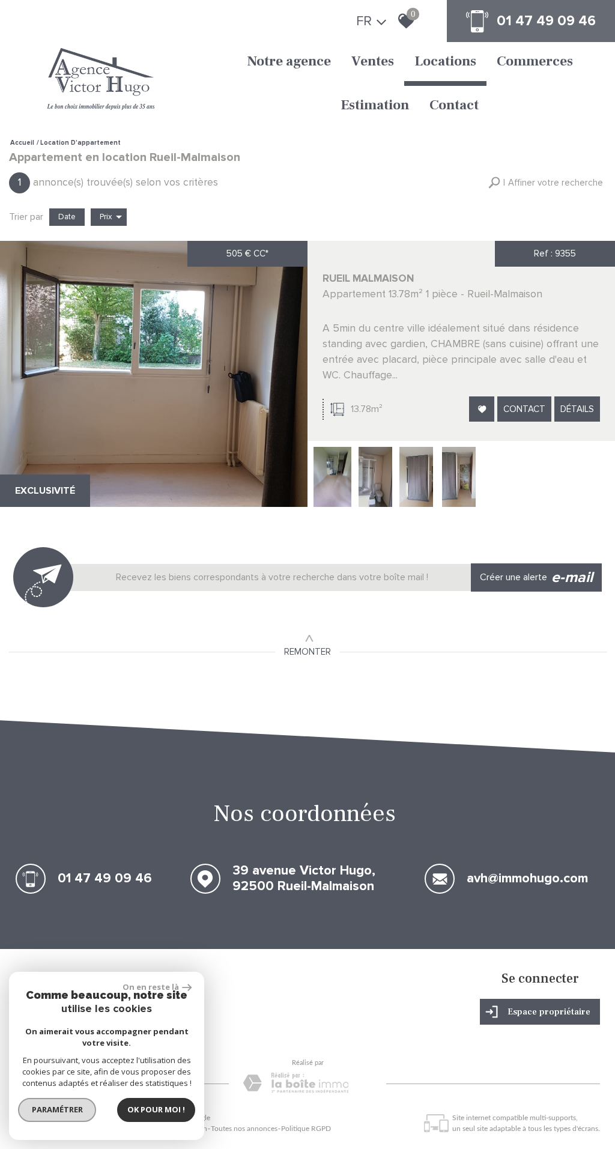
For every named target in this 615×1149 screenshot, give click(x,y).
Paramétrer (57, 1109)
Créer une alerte (536, 577)
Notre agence (289, 61)
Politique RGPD (306, 1128)
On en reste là (151, 986)
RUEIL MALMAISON (368, 278)
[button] (545, 183)
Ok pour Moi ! (156, 1109)
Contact (454, 105)
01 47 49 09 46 (546, 21)
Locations (445, 61)
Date (67, 217)
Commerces (535, 61)
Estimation (375, 105)
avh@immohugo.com (527, 879)
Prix (106, 217)
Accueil (22, 143)
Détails (577, 409)
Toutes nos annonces (244, 1128)
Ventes (372, 61)
